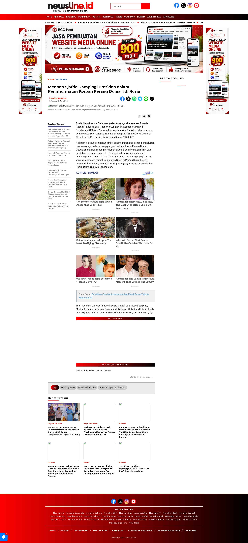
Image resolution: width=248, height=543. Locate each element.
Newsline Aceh (156, 516)
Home (53, 530)
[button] (139, 116)
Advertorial (154, 17)
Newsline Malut (170, 513)
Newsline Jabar (109, 516)
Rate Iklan (117, 530)
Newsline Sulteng (94, 513)
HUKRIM (141, 17)
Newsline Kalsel (140, 519)
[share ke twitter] (129, 100)
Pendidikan (84, 17)
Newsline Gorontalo (75, 513)
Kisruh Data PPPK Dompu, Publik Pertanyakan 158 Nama (149, 22)
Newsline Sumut (125, 516)
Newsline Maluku (91, 519)
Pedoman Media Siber (168, 530)
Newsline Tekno (190, 519)
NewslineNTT (155, 513)
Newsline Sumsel (187, 513)
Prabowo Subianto (87, 387)
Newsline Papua (74, 516)
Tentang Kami (80, 530)
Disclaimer (190, 530)
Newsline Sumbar (173, 516)
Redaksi (64, 530)
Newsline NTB (107, 519)
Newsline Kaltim (156, 519)
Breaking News (68, 387)
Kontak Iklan (100, 530)
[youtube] (197, 7)
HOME (49, 17)
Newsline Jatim (140, 513)
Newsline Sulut (75, 519)
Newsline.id (58, 513)
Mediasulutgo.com (118, 523)
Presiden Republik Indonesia (112, 387)
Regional (59, 17)
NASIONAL (71, 17)
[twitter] (184, 7)
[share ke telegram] (141, 100)
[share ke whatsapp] (135, 100)
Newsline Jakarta (58, 519)
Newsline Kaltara (173, 519)
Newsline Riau (141, 516)
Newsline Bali (125, 513)
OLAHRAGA (129, 17)
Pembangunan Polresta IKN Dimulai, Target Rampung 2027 (87, 22)
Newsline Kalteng (92, 516)
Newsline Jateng (57, 516)
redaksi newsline (58, 98)
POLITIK (96, 17)
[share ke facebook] (123, 100)
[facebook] (177, 7)
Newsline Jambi (191, 516)
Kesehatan (108, 17)
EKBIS (119, 17)
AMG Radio (168, 17)
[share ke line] (147, 100)
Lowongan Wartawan (140, 530)
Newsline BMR (110, 513)
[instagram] (190, 7)
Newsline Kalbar (123, 519)
